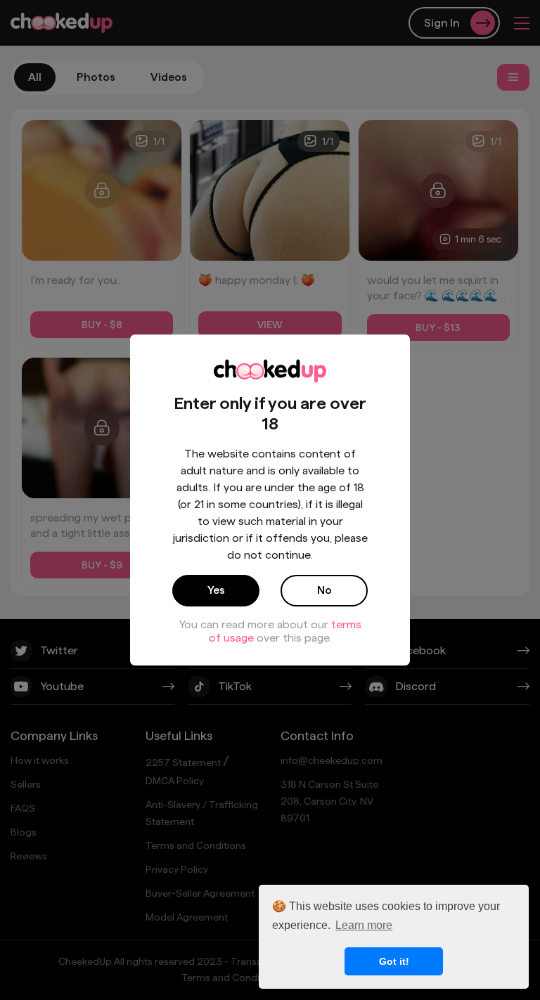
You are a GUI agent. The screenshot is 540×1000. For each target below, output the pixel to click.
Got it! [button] (394, 961)
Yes (216, 590)
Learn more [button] (363, 925)
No (324, 590)
